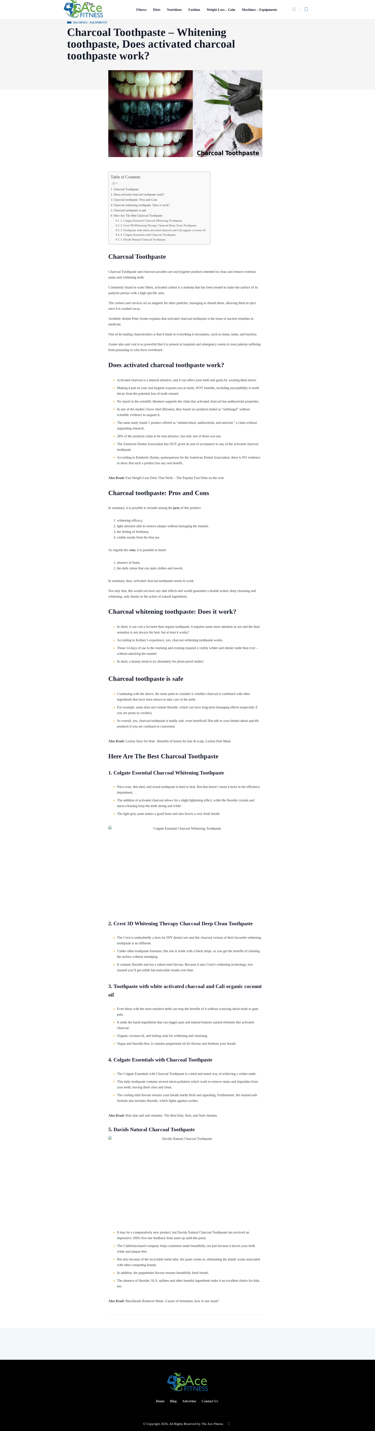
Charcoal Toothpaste (126, 189)
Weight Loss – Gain (221, 10)
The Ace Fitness (212, 1424)
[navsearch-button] (295, 10)
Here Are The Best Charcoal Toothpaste (138, 215)
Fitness (141, 10)
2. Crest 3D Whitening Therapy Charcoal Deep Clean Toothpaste (158, 225)
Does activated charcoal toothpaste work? (139, 194)
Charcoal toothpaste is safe (130, 210)
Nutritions (174, 10)
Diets (156, 10)
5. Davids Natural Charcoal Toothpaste (143, 239)
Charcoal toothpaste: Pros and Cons (135, 199)
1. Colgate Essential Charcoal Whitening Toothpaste (151, 220)
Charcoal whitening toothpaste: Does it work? (142, 205)
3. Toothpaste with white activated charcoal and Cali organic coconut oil (163, 230)
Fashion (194, 10)
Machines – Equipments (259, 10)
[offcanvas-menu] (306, 9)
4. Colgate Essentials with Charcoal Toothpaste (148, 234)
